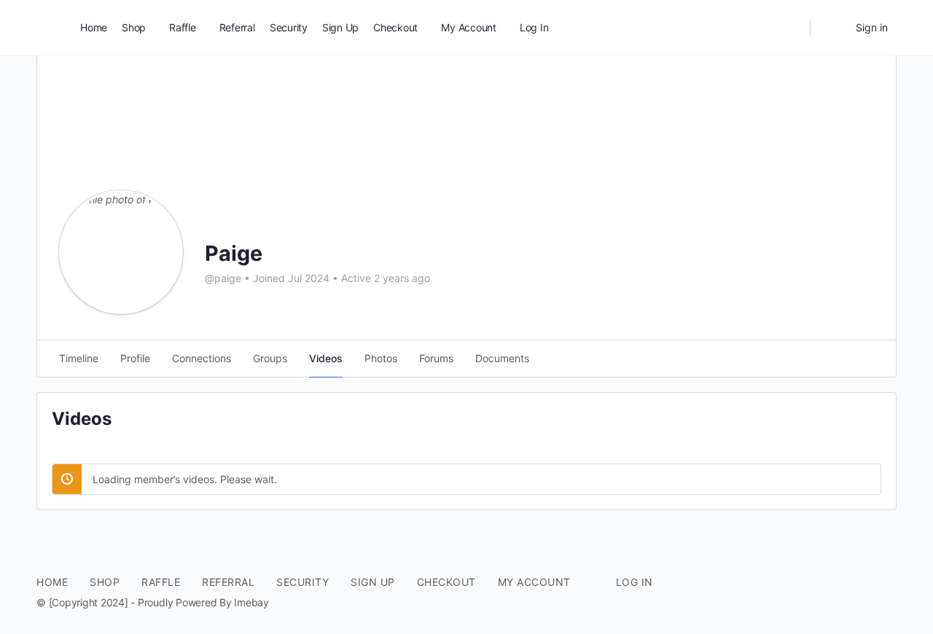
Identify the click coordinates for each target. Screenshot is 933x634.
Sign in (872, 27)
